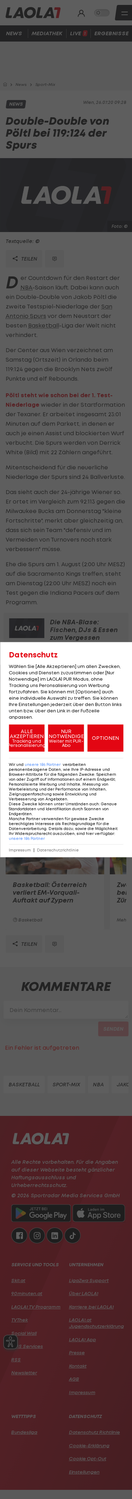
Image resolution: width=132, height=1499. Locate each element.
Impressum (20, 850)
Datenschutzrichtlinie (58, 850)
